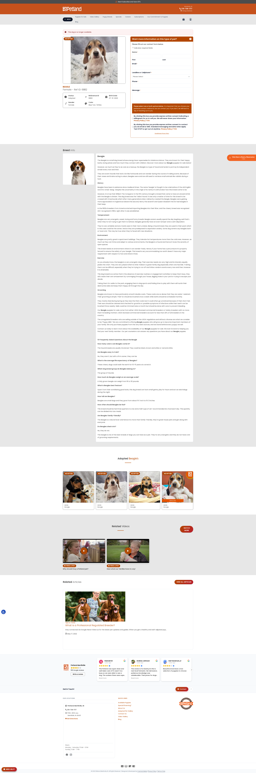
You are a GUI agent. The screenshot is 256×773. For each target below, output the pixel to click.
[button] (191, 669)
